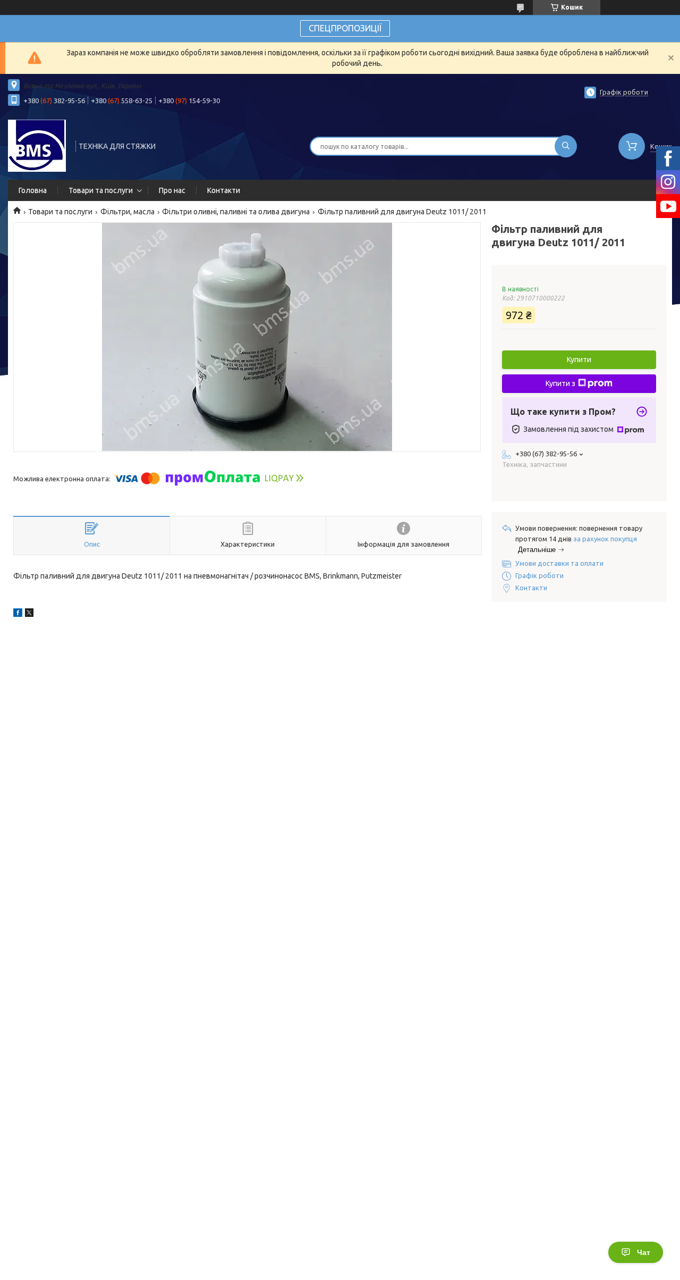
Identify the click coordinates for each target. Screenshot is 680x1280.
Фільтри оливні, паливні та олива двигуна (236, 211)
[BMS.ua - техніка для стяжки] (37, 145)
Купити (579, 359)
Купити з (560, 383)
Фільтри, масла (127, 211)
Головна (33, 190)
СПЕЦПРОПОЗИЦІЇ (345, 28)
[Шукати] (566, 146)
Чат (643, 1252)
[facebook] (17, 614)
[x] (29, 614)
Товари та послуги (101, 190)
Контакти (223, 190)
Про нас (172, 190)
